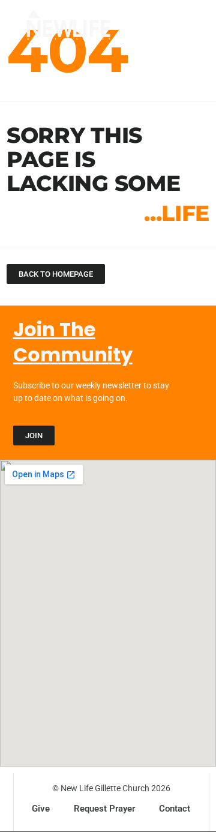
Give (41, 808)
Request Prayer (104, 808)
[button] (181, 29)
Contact (174, 808)
